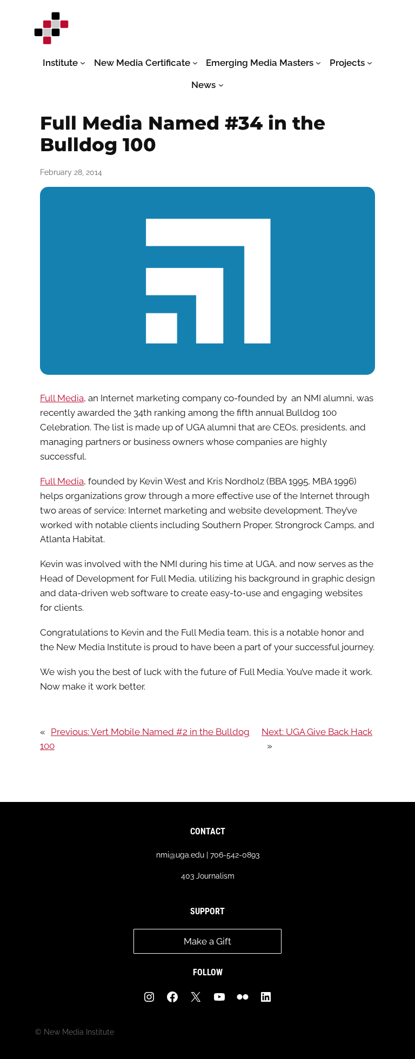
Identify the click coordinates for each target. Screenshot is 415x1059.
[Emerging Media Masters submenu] (318, 62)
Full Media (62, 398)
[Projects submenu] (369, 62)
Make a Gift (207, 941)
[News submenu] (221, 84)
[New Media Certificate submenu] (195, 62)
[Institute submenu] (82, 62)
